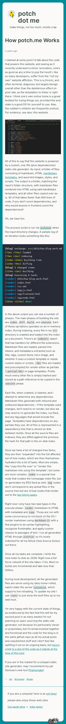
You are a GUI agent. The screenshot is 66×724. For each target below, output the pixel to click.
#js (10, 679)
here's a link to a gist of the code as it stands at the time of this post (32, 649)
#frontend (19, 679)
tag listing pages (27, 494)
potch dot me (28, 17)
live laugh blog (16, 706)
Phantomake (35, 670)
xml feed (51, 693)
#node (30, 679)
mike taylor (36, 706)
